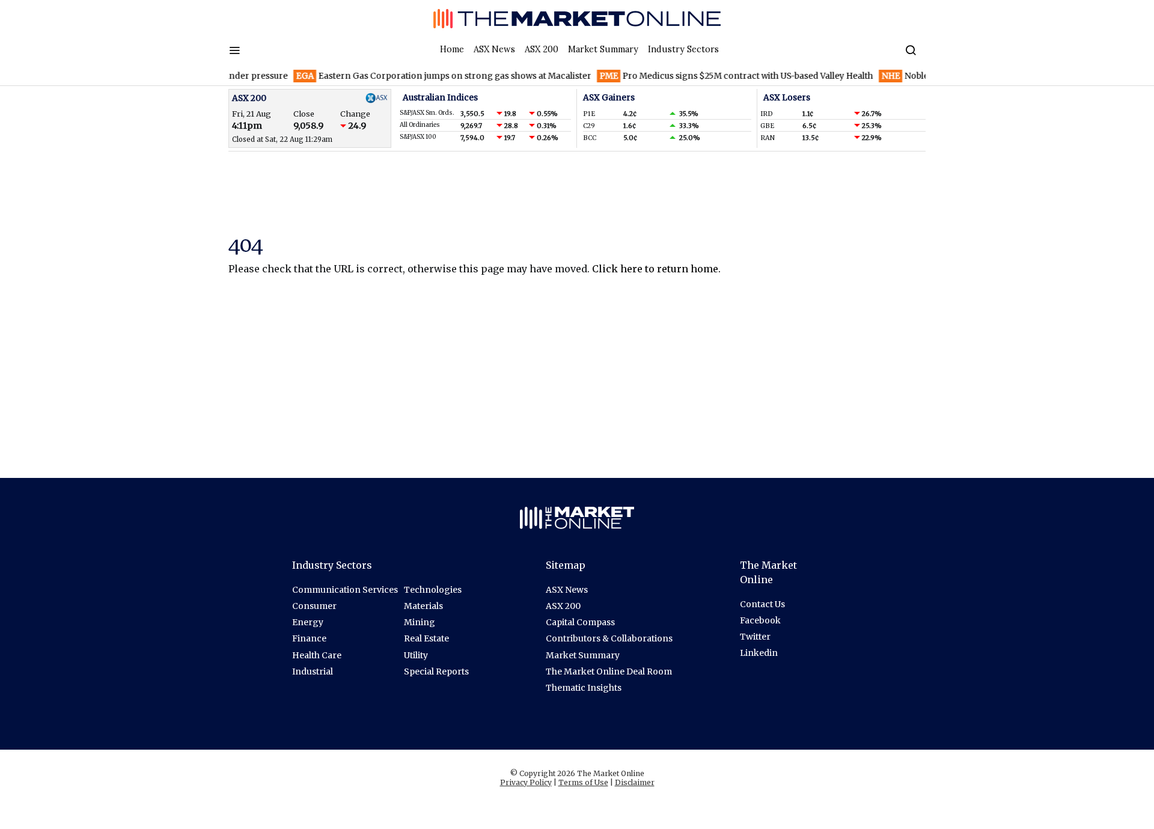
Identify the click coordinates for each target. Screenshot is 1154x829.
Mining (419, 622)
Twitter (755, 636)
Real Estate (426, 638)
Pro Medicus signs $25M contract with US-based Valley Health (723, 76)
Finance (309, 638)
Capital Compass (580, 622)
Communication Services (345, 589)
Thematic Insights (583, 687)
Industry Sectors (683, 49)
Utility (416, 655)
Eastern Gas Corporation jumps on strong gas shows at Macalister (430, 76)
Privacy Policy (526, 782)
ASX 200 (541, 49)
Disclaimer (635, 782)
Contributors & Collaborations (609, 638)
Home (452, 49)
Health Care (316, 655)
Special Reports (436, 671)
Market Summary (603, 49)
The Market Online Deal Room (609, 671)
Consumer (314, 606)
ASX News (494, 49)
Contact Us (762, 604)
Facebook (760, 620)
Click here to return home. (656, 269)
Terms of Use (583, 782)
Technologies (433, 589)
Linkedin (759, 652)
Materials (423, 606)
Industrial (312, 671)
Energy (307, 622)
